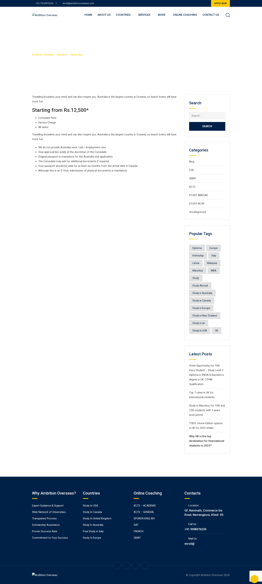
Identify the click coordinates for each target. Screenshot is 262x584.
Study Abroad (200, 285)
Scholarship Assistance (46, 524)
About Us (104, 14)
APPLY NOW (220, 3)
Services (144, 14)
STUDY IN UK (196, 203)
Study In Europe (92, 537)
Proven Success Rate (44, 531)
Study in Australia (202, 293)
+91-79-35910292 (44, 3)
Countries (123, 14)
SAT (136, 524)
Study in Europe (201, 308)
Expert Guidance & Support (47, 505)
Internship (198, 255)
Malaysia (212, 263)
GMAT (192, 178)
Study (195, 278)
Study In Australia (93, 524)
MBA (213, 270)
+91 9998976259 (195, 529)
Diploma (197, 248)
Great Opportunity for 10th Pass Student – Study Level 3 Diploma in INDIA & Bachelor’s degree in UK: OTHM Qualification (206, 375)
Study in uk (198, 323)
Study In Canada (92, 512)
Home (88, 14)
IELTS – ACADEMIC (145, 505)
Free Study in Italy (93, 531)
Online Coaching (185, 14)
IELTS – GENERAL (144, 512)
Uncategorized (197, 212)
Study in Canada (201, 300)
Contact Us (210, 14)
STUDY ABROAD (198, 195)
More (161, 14)
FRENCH (138, 531)
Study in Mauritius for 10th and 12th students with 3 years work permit (207, 410)
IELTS (192, 186)
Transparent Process (44, 518)
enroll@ (189, 543)
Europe (214, 248)
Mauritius (197, 270)
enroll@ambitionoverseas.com (78, 3)
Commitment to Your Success (50, 537)
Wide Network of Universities (49, 512)
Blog (191, 161)
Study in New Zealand (204, 315)
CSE (191, 170)
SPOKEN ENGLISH (144, 518)
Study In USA (199, 330)
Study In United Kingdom (97, 518)
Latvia (195, 263)
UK (216, 330)
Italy (214, 255)
